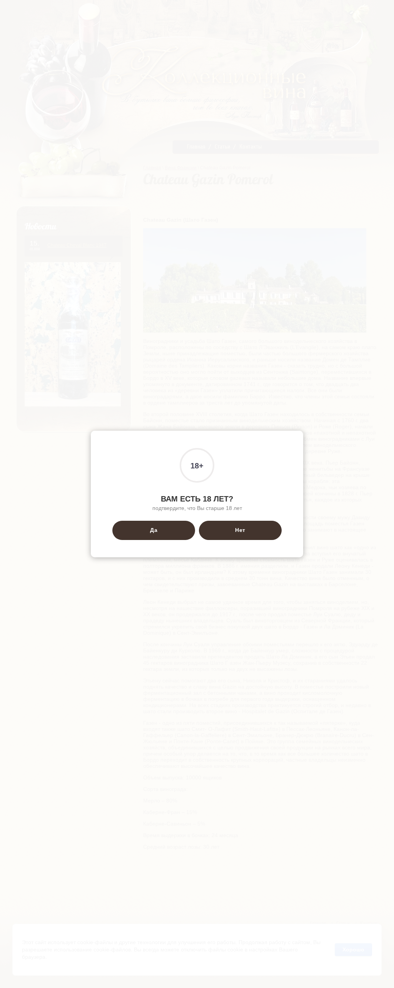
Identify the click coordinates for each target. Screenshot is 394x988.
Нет (240, 530)
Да (153, 530)
